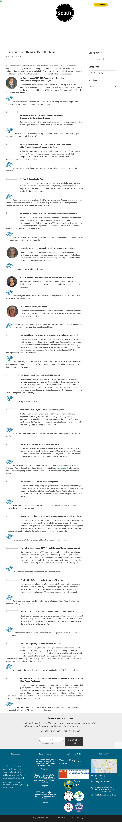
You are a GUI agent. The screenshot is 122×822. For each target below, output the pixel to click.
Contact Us (101, 5)
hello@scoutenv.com (16, 5)
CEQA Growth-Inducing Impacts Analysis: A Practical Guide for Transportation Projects (44, 795)
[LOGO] (65, 13)
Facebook (80, 4)
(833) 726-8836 (99, 778)
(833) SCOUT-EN (36, 5)
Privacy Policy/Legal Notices (80, 818)
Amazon (64, 468)
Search (91, 4)
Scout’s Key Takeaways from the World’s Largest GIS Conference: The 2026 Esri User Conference (45, 763)
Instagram (87, 4)
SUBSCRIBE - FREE (74, 741)
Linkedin (84, 4)
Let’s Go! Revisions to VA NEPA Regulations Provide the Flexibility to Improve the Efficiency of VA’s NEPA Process (44, 779)
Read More (45, 770)
